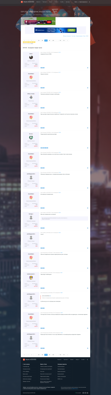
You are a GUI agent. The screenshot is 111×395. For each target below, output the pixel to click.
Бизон (32, 43)
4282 (60, 172)
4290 (62, 332)
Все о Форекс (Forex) (37, 14)
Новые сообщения (67, 36)
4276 (60, 52)
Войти (76, 1)
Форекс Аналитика (29, 1)
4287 (61, 272)
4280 (60, 132)
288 (53, 40)
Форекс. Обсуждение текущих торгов (51, 14)
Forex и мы (42, 371)
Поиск (84, 36)
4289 (62, 312)
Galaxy (31, 53)
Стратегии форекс (61, 366)
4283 (60, 192)
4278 (60, 92)
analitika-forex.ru (75, 388)
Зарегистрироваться (83, 1)
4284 (60, 212)
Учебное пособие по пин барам (46, 366)
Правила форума (79, 36)
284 (38, 40)
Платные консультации (27, 376)
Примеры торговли (26, 381)
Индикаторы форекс (61, 371)
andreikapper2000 (31, 173)
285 (42, 40)
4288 (61, 292)
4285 (60, 232)
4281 (60, 152)
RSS (87, 36)
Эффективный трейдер (44, 376)
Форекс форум (29, 14)
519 (64, 40)
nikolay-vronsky (31, 93)
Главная (22, 14)
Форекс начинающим (62, 376)
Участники (73, 36)
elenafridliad (31, 73)
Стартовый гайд (26, 366)
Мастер (31, 133)
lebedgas (31, 214)
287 (49, 40)
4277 (60, 72)
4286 (61, 252)
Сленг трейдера (26, 371)
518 (60, 40)
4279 (60, 112)
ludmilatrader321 (31, 274)
